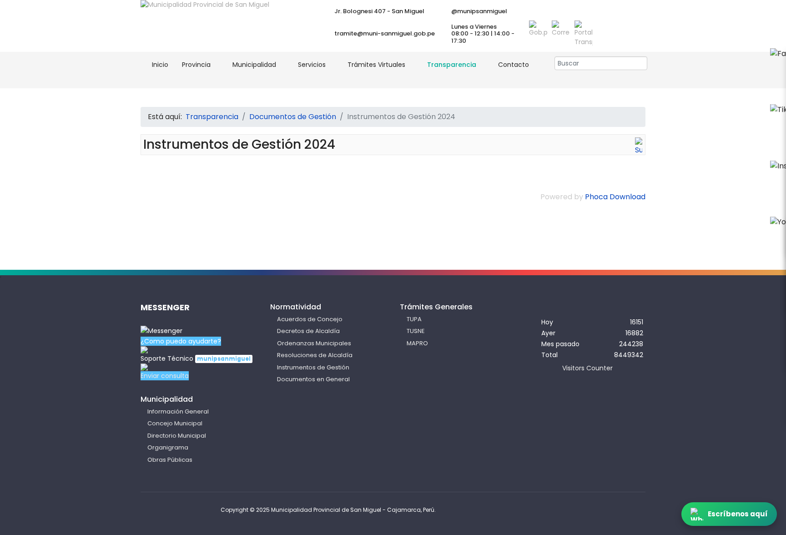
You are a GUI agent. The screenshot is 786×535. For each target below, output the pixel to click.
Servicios (312, 64)
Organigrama (167, 447)
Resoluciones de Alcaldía (315, 355)
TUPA (414, 319)
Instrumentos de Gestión (313, 367)
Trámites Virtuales (376, 64)
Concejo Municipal (174, 423)
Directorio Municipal (176, 435)
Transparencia (451, 64)
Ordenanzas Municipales (314, 343)
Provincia (196, 64)
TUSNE (416, 331)
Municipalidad (254, 64)
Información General (178, 411)
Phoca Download (615, 197)
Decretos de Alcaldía (308, 331)
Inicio (159, 64)
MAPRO (417, 343)
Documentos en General (313, 379)
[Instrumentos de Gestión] (638, 146)
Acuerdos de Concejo (310, 319)
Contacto (513, 64)
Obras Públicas (169, 459)
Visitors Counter (587, 368)
